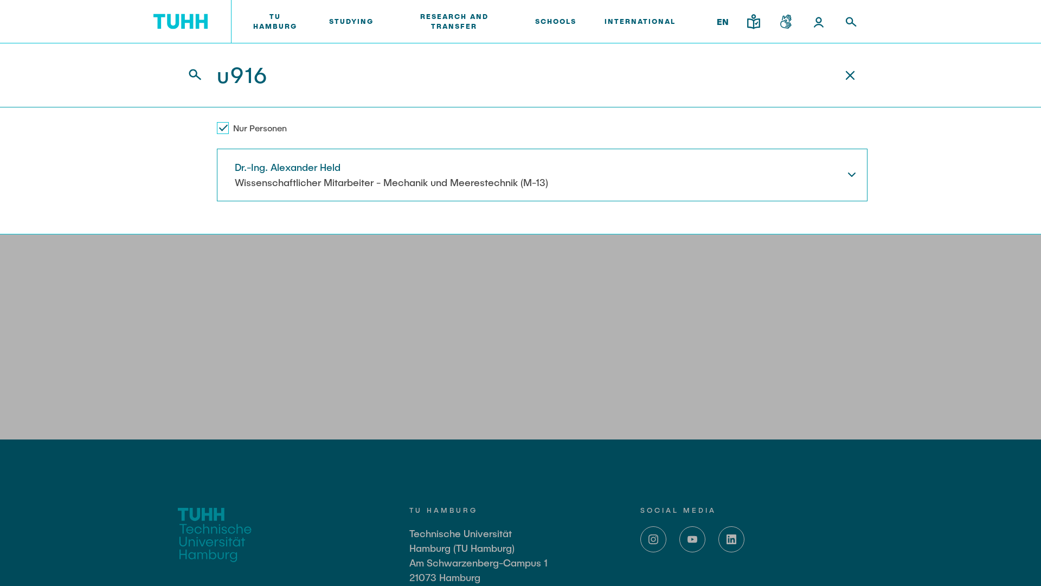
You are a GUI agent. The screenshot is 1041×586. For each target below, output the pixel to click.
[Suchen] (189, 75)
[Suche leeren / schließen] (850, 75)
